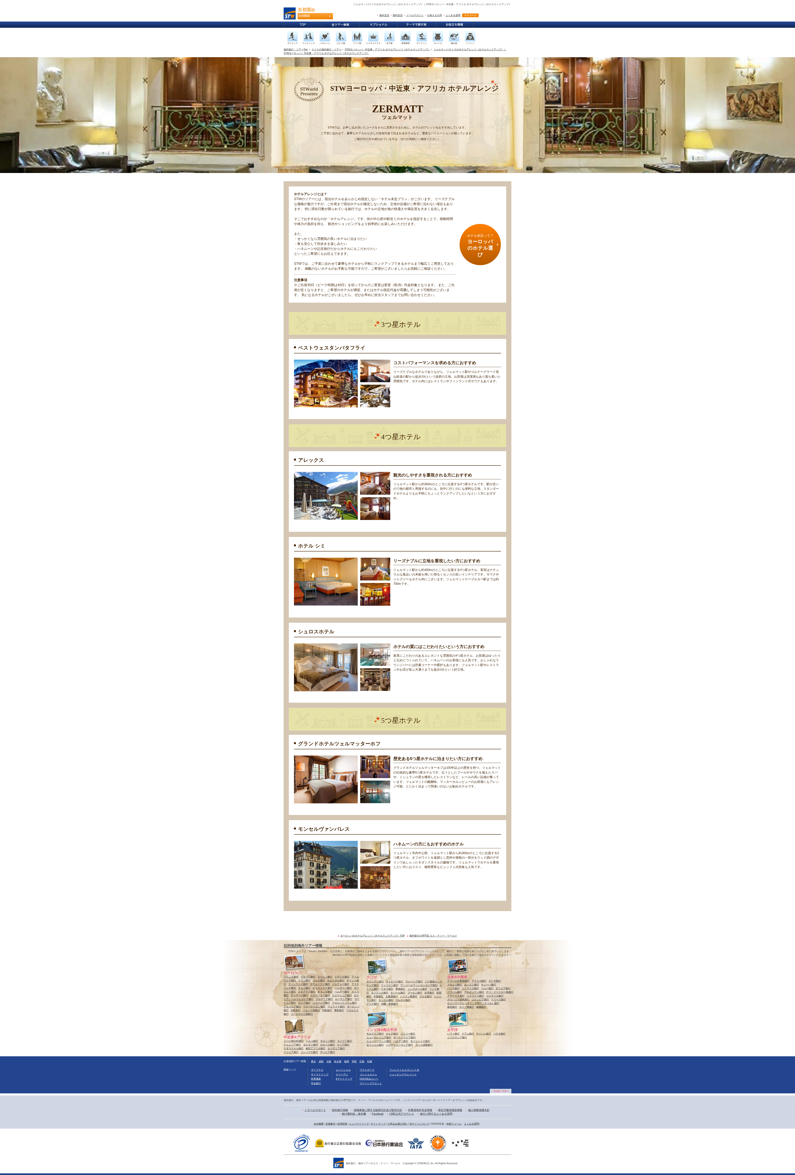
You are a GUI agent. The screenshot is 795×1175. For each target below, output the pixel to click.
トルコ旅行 (312, 1041)
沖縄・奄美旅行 (389, 1003)
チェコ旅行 (304, 987)
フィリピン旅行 (389, 985)
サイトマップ (378, 1123)
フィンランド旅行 (298, 984)
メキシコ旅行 (454, 984)
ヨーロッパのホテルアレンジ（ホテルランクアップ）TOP (372, 935)
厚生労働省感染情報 (450, 1110)
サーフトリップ (319, 1074)
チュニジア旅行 (292, 1044)
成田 (321, 1061)
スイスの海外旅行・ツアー (326, 49)
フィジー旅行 (407, 1033)
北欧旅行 (296, 1010)
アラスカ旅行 (479, 980)
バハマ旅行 (453, 988)
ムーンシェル (343, 1070)
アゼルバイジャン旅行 (344, 1002)
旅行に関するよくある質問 (436, 1113)
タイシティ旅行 (375, 981)
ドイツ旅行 (304, 980)
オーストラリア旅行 (404, 1037)
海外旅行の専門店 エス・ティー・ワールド (433, 935)
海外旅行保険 (340, 1110)
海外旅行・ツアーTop (296, 49)
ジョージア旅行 (321, 1002)
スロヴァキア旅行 (320, 995)
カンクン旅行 (471, 984)
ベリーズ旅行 (498, 999)
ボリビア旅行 (503, 988)
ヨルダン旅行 (310, 1044)
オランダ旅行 (325, 991)
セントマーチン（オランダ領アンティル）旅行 (473, 1003)
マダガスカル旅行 (294, 1048)
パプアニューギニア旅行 (399, 1044)
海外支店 (384, 15)
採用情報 (342, 1123)
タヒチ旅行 (392, 1033)
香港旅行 (400, 989)
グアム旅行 (468, 1033)
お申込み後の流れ (397, 1123)
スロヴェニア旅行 (342, 995)
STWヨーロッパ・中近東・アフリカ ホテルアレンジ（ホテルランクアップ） (387, 49)
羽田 (354, 1061)
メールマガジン (415, 15)
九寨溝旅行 (391, 996)
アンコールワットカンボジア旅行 (419, 985)
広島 (361, 1061)
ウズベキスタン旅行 (314, 1006)
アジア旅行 (372, 1003)
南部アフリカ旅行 (315, 1048)
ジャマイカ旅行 (470, 988)
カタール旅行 (327, 1044)
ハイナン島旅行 (408, 996)
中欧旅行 (327, 1010)
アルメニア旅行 (292, 1006)
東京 (313, 1061)
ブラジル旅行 (454, 992)
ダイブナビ (317, 1070)
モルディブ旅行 (375, 1033)
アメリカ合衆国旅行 (458, 980)
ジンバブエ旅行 (309, 1052)
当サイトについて (419, 1123)
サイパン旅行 (483, 1033)
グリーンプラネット (371, 1083)
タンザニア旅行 (336, 1048)
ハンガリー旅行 (343, 987)
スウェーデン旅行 (320, 984)
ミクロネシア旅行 (457, 1037)
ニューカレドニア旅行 (378, 1037)
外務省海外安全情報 (420, 1110)
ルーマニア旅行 (343, 999)
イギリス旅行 (342, 976)
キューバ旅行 (488, 984)
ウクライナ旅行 (336, 1006)
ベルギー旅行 (342, 991)
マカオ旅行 (425, 996)
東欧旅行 (339, 1010)
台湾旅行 (429, 992)
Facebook (378, 1113)
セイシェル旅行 (375, 1044)
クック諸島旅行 (424, 1044)
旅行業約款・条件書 (354, 1113)
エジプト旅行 (344, 1041)
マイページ (470, 15)
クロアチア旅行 (307, 991)
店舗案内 (330, 1123)
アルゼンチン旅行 (474, 992)
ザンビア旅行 (327, 1052)
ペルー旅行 (487, 988)
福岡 (346, 1061)
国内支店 (398, 15)
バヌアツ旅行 (400, 1041)
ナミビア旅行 (291, 1052)
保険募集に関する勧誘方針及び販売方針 (378, 1110)
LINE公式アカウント (401, 1113)
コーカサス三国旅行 (302, 1014)
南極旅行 (481, 1007)
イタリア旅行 (308, 976)
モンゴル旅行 (385, 1000)
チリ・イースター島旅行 (499, 992)
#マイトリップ (344, 1078)
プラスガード (367, 1070)
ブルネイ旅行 (402, 1000)
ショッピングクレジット (403, 1074)
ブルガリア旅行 (324, 999)
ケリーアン (342, 1074)
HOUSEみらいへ (369, 1078)
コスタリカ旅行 (495, 995)
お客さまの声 (434, 15)
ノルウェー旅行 (340, 984)
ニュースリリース (359, 1123)
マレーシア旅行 (414, 981)
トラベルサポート (315, 1110)
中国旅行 (378, 996)
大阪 (328, 1061)
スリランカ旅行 (379, 992)
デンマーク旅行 (299, 995)
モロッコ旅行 (327, 1041)
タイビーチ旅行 (394, 981)
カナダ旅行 (495, 980)
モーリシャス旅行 (420, 1041)
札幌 (369, 1061)
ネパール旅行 (397, 992)
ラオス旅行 (387, 989)
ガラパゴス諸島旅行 (458, 999)
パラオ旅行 (499, 1033)
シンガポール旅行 (417, 989)
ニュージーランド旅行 (378, 1041)
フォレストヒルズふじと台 (404, 1070)
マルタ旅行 (319, 980)
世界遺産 (316, 1078)
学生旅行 (316, 1083)
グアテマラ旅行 (456, 995)
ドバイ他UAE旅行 (294, 1041)
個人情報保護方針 (479, 1110)
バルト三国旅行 (311, 1010)
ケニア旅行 (343, 1044)
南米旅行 (452, 1007)
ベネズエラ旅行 (475, 995)
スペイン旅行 (325, 976)
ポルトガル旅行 (335, 980)
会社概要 (319, 1123)
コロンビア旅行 (480, 999)
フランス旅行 (291, 976)
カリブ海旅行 (466, 1007)
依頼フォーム (454, 1123)
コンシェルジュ (368, 1074)
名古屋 (337, 1061)
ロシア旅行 (304, 1002)
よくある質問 (453, 15)
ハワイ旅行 (453, 1033)
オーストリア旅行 (322, 987)
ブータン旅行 (414, 992)
